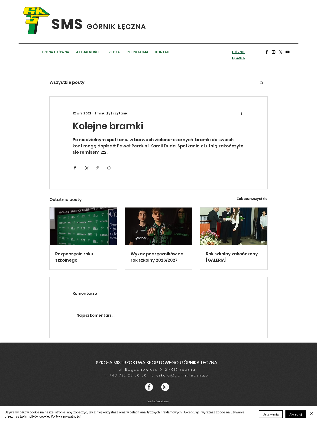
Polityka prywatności (66, 416)
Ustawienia (271, 414)
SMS (69, 24)
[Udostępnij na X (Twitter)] (86, 168)
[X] (280, 52)
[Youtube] (287, 52)
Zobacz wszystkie (252, 198)
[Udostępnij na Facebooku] (75, 168)
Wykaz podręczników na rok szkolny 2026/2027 (157, 257)
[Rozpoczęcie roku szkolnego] (83, 226)
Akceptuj (295, 414)
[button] (261, 82)
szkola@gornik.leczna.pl (183, 375)
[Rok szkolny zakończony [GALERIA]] (233, 226)
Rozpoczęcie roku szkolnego (74, 257)
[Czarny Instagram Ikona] (273, 52)
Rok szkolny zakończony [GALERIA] (232, 257)
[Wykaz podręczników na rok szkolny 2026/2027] (158, 226)
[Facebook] (266, 52)
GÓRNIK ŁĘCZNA (116, 27)
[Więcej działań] (241, 113)
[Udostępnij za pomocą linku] (97, 168)
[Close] (311, 414)
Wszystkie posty (66, 82)
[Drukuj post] (109, 168)
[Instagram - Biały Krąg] (165, 387)
